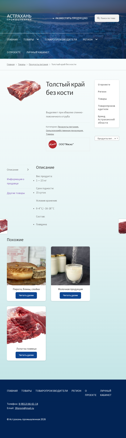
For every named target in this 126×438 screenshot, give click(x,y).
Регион (88, 39)
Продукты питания (38, 64)
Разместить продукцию (72, 18)
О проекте (14, 52)
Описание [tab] (12, 169)
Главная (12, 39)
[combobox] (107, 138)
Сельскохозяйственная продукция (64, 130)
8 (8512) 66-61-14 (28, 403)
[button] (35, 85)
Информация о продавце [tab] (15, 181)
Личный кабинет (38, 52)
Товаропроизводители (61, 39)
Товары (28, 39)
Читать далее (26, 295)
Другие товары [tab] (16, 193)
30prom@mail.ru (24, 408)
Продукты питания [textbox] (106, 138)
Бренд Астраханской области (106, 119)
